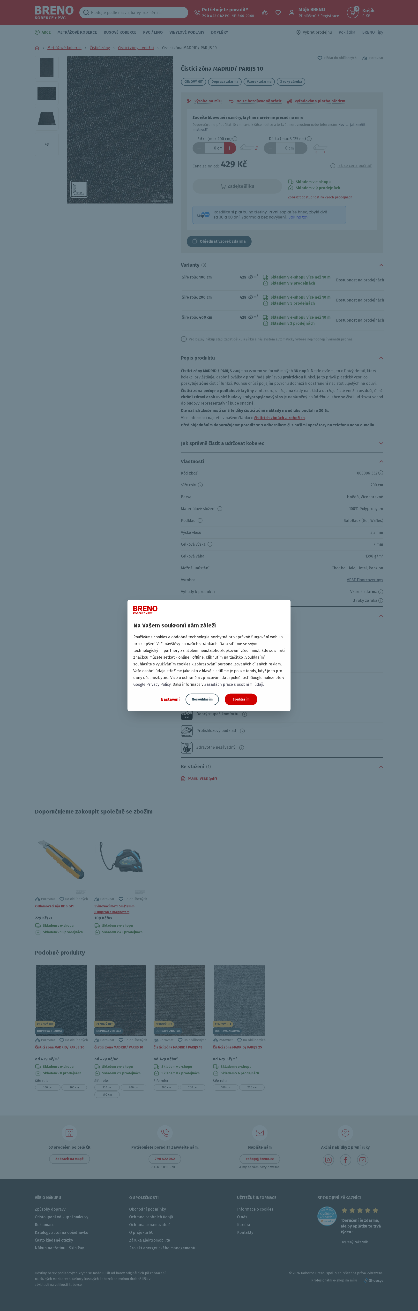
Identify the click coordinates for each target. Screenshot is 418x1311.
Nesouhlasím (202, 699)
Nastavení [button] (170, 699)
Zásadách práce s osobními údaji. (234, 684)
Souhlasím (240, 699)
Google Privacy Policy (152, 684)
